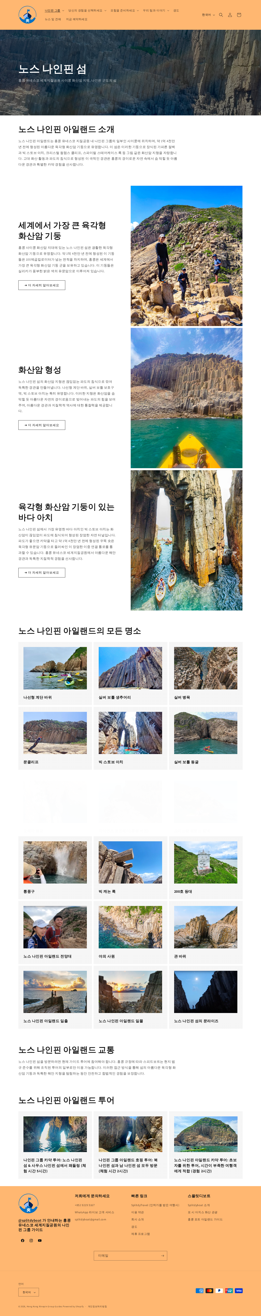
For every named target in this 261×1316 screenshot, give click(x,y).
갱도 (134, 1227)
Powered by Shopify (73, 1306)
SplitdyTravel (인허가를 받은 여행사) (155, 1205)
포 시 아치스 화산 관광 (203, 1212)
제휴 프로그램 (140, 1234)
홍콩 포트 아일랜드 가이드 (205, 1219)
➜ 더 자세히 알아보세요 (41, 285)
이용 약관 (137, 1212)
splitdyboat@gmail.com (90, 1219)
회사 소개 (137, 1219)
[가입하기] (162, 1256)
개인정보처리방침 (97, 1306)
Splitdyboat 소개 (199, 1205)
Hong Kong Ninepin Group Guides (44, 1306)
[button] (54, 10)
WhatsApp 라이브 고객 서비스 (94, 1212)
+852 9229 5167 (85, 1205)
